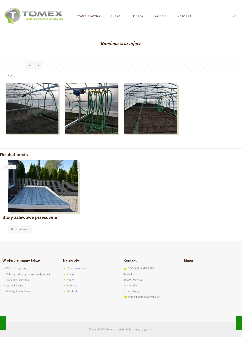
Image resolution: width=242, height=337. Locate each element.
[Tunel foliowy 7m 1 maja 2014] (239, 323)
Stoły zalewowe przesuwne (29, 217)
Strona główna (76, 268)
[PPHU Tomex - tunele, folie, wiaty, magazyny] (34, 16)
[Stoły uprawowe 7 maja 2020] (3, 323)
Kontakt (72, 291)
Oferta (71, 279)
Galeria (71, 285)
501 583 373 (134, 291)
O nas (70, 274)
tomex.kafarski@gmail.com (144, 297)
